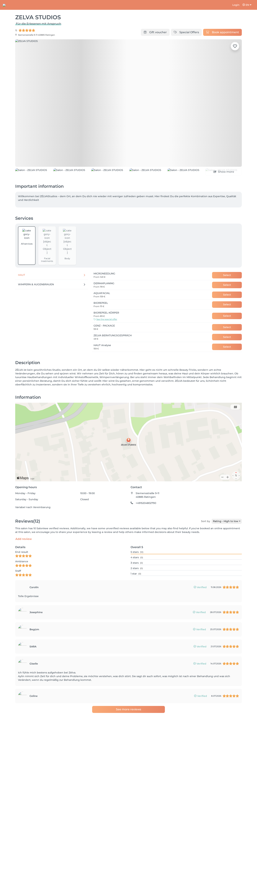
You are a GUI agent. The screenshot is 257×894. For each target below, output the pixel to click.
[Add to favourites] (235, 46)
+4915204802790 (146, 523)
